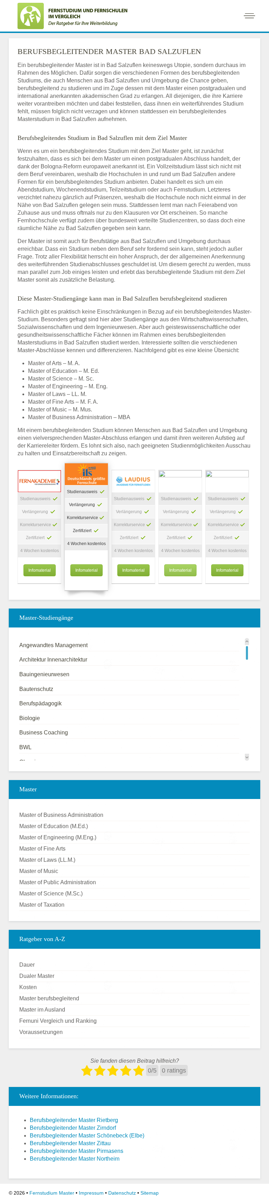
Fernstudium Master (51, 1193)
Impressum (91, 1193)
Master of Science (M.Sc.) (51, 894)
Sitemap (149, 1193)
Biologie (29, 718)
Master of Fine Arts (42, 849)
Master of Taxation (41, 905)
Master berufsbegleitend (49, 998)
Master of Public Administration (57, 882)
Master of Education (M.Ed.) (53, 826)
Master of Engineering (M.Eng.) (57, 837)
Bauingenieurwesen (44, 674)
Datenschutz (122, 1193)
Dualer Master (36, 976)
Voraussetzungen (41, 1032)
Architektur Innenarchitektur (53, 660)
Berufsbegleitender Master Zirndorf (73, 1128)
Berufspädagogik (40, 703)
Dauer (27, 965)
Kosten (28, 987)
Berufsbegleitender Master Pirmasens (76, 1151)
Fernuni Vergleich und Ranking (58, 1021)
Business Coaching (43, 733)
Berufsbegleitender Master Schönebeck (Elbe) (87, 1136)
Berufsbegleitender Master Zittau (70, 1143)
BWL (25, 747)
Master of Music (38, 871)
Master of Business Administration (61, 815)
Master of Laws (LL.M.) (47, 860)
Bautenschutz (36, 689)
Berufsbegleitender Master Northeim (74, 1159)
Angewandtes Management (53, 645)
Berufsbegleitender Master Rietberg (74, 1120)
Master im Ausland (42, 1010)
